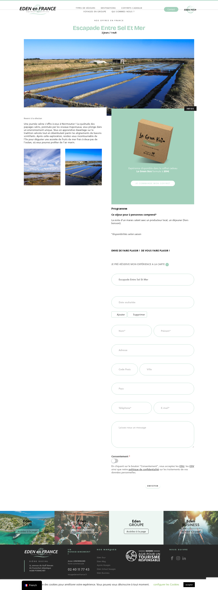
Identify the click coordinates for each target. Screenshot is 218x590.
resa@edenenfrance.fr (77, 574)
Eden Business (103, 572)
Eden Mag (101, 561)
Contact (171, 9)
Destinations (108, 7)
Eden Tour (190, 9)
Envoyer (152, 485)
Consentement (120, 456)
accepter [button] (189, 584)
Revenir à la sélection (33, 118)
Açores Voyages (103, 565)
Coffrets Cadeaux (131, 7)
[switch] (114, 461)
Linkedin (184, 558)
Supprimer (139, 314)
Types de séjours (85, 7)
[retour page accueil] (37, 9)
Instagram (178, 558)
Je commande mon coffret (153, 183)
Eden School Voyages (106, 569)
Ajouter (121, 314)
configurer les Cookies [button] (166, 584)
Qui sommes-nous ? (123, 11)
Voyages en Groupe (94, 11)
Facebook (172, 558)
